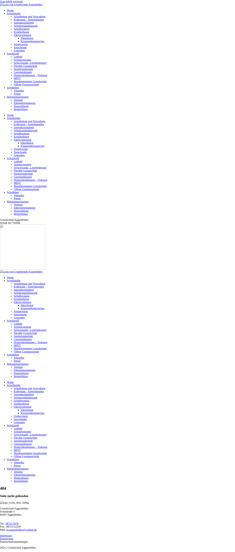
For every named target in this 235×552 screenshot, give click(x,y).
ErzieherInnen (21, 32)
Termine (18, 100)
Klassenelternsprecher (32, 41)
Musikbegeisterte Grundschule (30, 81)
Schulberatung (21, 28)
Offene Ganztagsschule (26, 84)
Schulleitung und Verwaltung (29, 16)
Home (10, 10)
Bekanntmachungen (18, 96)
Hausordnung (21, 106)
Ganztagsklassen (23, 72)
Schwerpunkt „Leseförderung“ (30, 62)
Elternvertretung (22, 35)
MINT (17, 78)
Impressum (6, 535)
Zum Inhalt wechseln (11, 1)
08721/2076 (12, 523)
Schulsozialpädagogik (26, 25)
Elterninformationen (24, 103)
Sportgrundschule (23, 69)
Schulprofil (13, 53)
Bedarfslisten (21, 109)
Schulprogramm (22, 59)
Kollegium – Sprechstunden (29, 19)
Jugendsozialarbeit (24, 22)
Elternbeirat (27, 38)
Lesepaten (19, 50)
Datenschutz (6, 538)
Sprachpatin (20, 47)
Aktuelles (19, 90)
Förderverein (21, 44)
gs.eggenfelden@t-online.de (21, 529)
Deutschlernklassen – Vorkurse (30, 75)
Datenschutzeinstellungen (14, 541)
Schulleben (13, 87)
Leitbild (18, 56)
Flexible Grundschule (25, 66)
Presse (17, 93)
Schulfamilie (13, 13)
